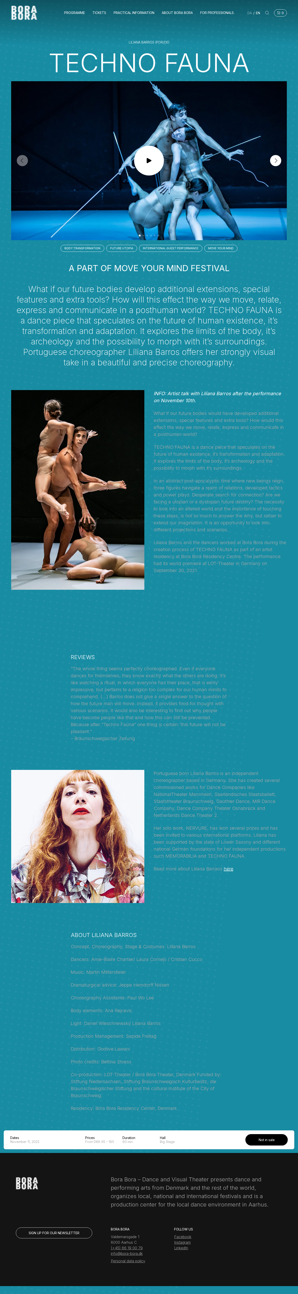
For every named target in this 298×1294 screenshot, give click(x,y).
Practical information (134, 12)
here (228, 869)
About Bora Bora (177, 12)
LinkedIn (181, 1248)
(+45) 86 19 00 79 (127, 1248)
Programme (74, 12)
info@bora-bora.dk (127, 1253)
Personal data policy (128, 1261)
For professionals (217, 12)
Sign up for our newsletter (54, 1233)
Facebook (182, 1236)
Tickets (99, 12)
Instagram (182, 1242)
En (258, 13)
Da (249, 13)
